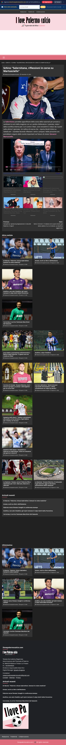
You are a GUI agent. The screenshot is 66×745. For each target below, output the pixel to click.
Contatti (5, 678)
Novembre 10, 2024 (26, 74)
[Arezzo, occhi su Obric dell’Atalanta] (49, 248)
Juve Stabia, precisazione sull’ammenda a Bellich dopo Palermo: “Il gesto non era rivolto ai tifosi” (16, 354)
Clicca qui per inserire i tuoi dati (53, 6)
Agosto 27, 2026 (23, 264)
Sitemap (12, 678)
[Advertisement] (33, 42)
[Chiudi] (64, 2)
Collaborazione (40, 12)
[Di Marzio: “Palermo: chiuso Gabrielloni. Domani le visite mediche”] (17, 248)
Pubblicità (31, 12)
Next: (48, 225)
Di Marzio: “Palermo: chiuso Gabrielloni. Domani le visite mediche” (16, 261)
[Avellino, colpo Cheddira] (49, 340)
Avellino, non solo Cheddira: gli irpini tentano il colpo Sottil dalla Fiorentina (15, 292)
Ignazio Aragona (19, 670)
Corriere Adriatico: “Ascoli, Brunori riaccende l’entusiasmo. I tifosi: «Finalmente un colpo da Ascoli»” (46, 386)
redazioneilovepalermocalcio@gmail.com (16, 675)
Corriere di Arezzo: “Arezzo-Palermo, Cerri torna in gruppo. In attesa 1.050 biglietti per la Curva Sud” (16, 386)
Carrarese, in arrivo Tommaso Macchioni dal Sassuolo (16, 323)
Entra (43, 7)
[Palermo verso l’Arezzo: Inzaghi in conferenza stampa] (17, 589)
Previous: (17, 224)
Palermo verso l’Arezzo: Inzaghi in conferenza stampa (20, 507)
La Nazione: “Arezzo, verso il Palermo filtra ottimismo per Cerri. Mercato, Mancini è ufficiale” (17, 483)
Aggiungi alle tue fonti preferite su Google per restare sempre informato (32, 2)
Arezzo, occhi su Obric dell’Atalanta (46, 260)
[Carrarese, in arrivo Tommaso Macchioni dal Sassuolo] (17, 310)
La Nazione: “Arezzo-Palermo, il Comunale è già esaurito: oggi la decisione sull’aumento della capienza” (48, 483)
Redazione (23, 12)
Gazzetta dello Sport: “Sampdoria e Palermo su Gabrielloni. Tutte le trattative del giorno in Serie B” (17, 451)
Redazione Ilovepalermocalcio (12, 74)
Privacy (18, 678)
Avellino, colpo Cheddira (43, 352)
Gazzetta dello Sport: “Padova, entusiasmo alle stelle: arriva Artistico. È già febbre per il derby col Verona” (17, 419)
